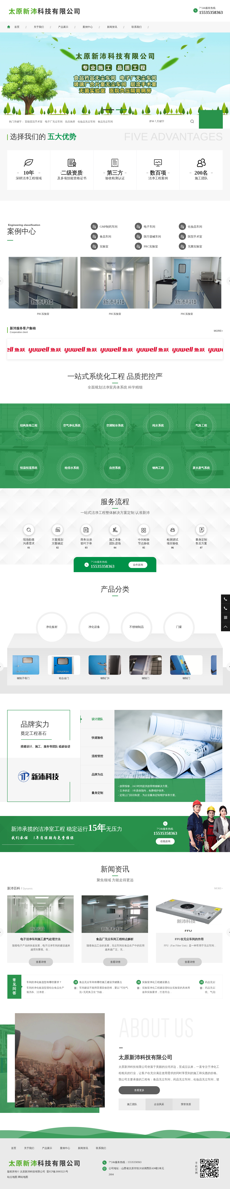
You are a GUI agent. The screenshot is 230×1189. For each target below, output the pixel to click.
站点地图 (12, 1177)
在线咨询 (165, 841)
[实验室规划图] (186, 307)
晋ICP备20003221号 (57, 1171)
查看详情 (41, 962)
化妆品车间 (195, 226)
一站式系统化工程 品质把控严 (115, 376)
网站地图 (23, 1177)
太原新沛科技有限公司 (145, 1057)
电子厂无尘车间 (54, 121)
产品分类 (115, 589)
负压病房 (70, 121)
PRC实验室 (151, 246)
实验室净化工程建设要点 (127, 982)
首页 (16, 27)
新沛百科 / (20, 888)
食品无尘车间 (105, 121)
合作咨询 (138, 564)
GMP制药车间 (109, 226)
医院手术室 (195, 236)
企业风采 (159, 1104)
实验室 (104, 246)
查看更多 (139, 1090)
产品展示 (63, 27)
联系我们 (137, 27)
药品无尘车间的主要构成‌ (189, 982)
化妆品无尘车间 (86, 121)
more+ (218, 330)
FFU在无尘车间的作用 (40, 939)
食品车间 (105, 236)
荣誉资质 (186, 1104)
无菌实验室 (195, 246)
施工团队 (132, 1104)
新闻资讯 (112, 27)
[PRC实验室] (43, 307)
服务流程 (115, 502)
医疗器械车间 (152, 236)
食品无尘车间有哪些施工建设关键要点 (71, 982)
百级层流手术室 (33, 121)
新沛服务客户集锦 (23, 330)
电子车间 (149, 226)
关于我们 (39, 27)
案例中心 (88, 27)
